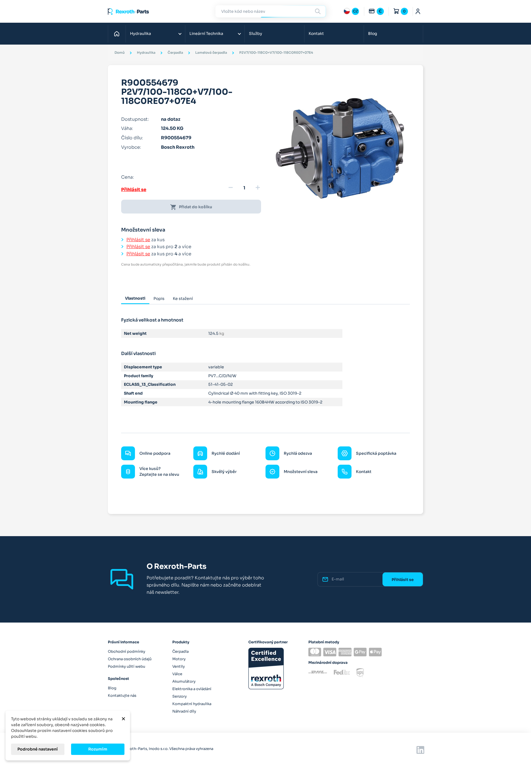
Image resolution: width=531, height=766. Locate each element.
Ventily (178, 666)
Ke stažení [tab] (183, 298)
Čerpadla (180, 651)
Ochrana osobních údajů (130, 659)
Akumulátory (184, 681)
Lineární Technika (206, 33)
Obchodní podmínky (126, 651)
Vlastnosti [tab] (135, 298)
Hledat (318, 11)
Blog (372, 33)
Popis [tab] (159, 298)
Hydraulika (140, 33)
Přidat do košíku (191, 207)
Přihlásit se (133, 189)
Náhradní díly (184, 711)
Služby (255, 33)
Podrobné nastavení (37, 749)
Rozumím (97, 749)
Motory (179, 659)
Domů (118, 33)
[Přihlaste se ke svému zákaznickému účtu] (418, 11)
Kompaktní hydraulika (191, 703)
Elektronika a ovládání (191, 689)
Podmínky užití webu (126, 666)
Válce (177, 674)
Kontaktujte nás (122, 695)
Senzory (179, 696)
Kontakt (316, 33)
